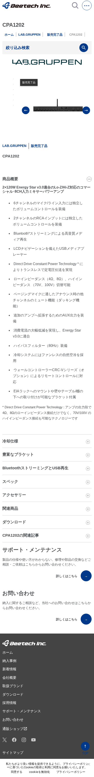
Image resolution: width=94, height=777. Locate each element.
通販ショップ (14, 729)
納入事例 (9, 661)
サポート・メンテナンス (21, 711)
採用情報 (9, 703)
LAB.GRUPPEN (29, 34)
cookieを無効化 (39, 772)
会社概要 (9, 677)
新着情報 (9, 669)
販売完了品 (55, 34)
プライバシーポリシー (70, 772)
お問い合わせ (12, 719)
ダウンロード (12, 694)
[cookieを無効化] (88, 764)
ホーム (9, 34)
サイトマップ (12, 752)
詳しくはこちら (72, 576)
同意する (17, 772)
